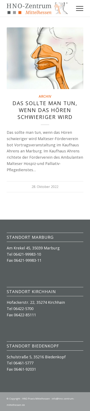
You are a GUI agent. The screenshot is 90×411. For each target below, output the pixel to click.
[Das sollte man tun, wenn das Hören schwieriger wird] (45, 58)
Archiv (45, 96)
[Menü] (77, 8)
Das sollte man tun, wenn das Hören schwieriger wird (45, 110)
